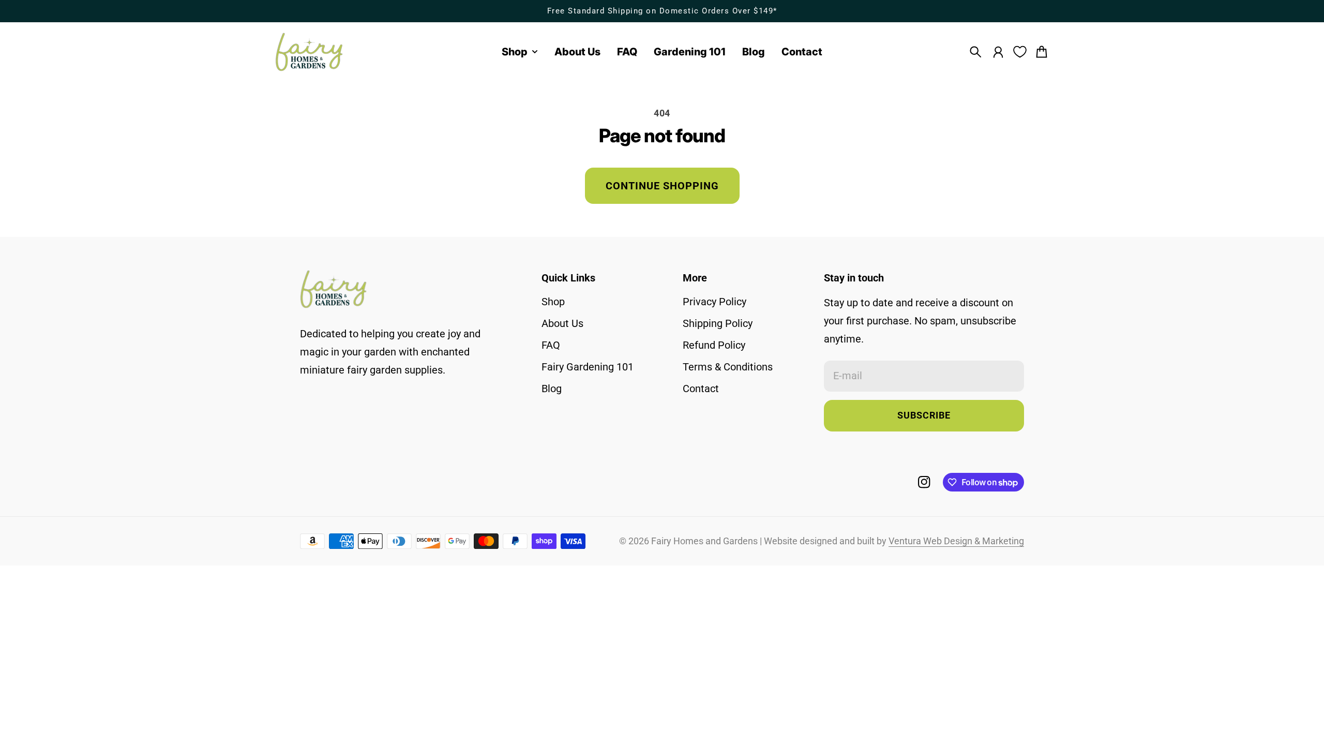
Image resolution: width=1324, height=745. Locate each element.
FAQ (550, 345)
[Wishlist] (1020, 51)
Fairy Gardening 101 (587, 367)
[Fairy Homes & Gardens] (309, 52)
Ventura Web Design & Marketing (956, 541)
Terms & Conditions (728, 367)
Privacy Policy (714, 301)
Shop (553, 301)
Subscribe (924, 415)
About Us (562, 323)
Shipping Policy (718, 323)
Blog (551, 388)
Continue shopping (662, 186)
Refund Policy (714, 345)
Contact (701, 388)
